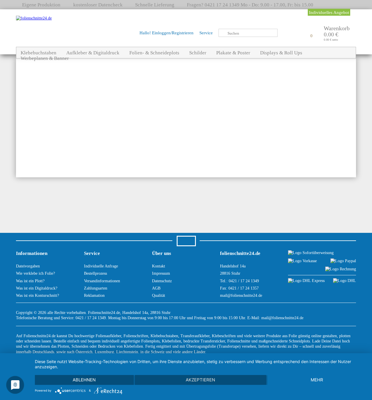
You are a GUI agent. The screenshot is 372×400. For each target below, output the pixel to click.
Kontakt (158, 266)
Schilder (197, 53)
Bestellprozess (95, 273)
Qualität (158, 295)
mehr (317, 380)
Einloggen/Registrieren (173, 33)
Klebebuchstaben (38, 53)
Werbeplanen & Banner (45, 58)
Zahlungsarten (95, 288)
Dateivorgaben (28, 266)
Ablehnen (84, 380)
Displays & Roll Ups (281, 53)
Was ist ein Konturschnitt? (37, 295)
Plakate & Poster (233, 53)
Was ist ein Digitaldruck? (36, 288)
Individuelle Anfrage (101, 266)
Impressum (161, 273)
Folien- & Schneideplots (154, 53)
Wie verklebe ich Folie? (35, 273)
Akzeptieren (200, 380)
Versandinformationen (102, 281)
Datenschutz (162, 281)
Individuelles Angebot (329, 12)
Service (206, 33)
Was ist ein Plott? (30, 281)
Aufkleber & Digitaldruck (92, 53)
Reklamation (94, 295)
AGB (156, 288)
